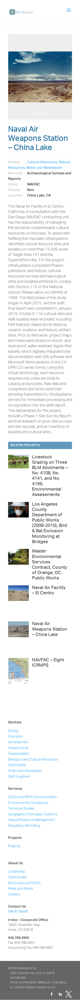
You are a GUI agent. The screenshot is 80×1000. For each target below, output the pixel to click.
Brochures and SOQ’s (24, 883)
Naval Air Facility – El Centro (49, 590)
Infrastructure (18, 748)
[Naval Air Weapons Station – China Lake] (18, 637)
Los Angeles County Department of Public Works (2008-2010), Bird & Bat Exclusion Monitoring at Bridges (49, 523)
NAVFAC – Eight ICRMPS (48, 663)
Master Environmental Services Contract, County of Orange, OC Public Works (49, 565)
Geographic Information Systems (32, 814)
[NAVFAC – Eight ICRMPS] (18, 674)
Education (15, 737)
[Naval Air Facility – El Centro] (18, 601)
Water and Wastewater (44, 168)
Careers (14, 894)
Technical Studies (21, 809)
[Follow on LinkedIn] (60, 994)
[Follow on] (68, 994)
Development (18, 742)
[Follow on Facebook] (51, 994)
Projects (14, 846)
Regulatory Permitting (24, 826)
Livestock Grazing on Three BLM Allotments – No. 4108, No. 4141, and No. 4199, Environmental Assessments (50, 476)
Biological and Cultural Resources (33, 760)
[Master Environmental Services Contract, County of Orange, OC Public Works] (18, 565)
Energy (13, 731)
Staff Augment (19, 777)
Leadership (16, 872)
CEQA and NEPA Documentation (32, 797)
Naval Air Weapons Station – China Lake (49, 629)
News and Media (20, 889)
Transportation (18, 754)
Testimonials (17, 877)
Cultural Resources (42, 162)
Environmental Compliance (28, 803)
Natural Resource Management (31, 820)
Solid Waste (17, 765)
